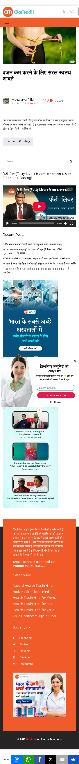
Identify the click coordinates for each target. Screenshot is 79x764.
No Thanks (55, 402)
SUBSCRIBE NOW (56, 395)
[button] (54, 368)
